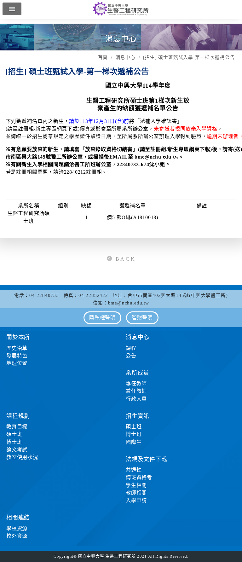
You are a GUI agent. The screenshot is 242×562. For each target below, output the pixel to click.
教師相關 (136, 492)
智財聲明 (142, 317)
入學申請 (136, 500)
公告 (131, 355)
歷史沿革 (16, 348)
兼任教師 (136, 391)
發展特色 (16, 355)
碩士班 (14, 434)
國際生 (133, 442)
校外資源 (16, 536)
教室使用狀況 (22, 457)
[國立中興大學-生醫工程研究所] (121, 14)
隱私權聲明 (102, 317)
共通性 (133, 469)
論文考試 (16, 449)
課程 (131, 348)
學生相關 (136, 485)
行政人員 (136, 399)
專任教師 (136, 383)
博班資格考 (139, 477)
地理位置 (16, 363)
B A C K (125, 259)
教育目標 (16, 426)
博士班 (14, 442)
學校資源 (16, 528)
